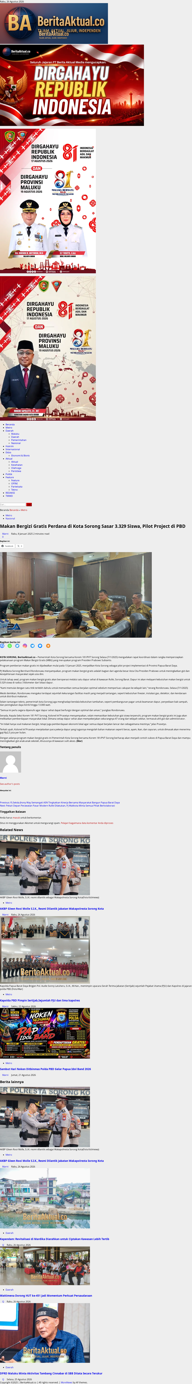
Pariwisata (16, 486)
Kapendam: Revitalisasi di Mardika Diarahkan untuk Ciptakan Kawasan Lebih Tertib (54, 1239)
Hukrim (10, 446)
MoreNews (66, 1382)
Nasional (16, 443)
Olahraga (16, 468)
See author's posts (10, 783)
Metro (9, 427)
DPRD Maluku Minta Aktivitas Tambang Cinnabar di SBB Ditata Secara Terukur (51, 1373)
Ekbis (8, 452)
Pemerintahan (18, 440)
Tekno (14, 489)
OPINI (14, 483)
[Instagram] (26, 646)
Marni (5, 533)
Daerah (9, 430)
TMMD (9, 495)
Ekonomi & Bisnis (20, 455)
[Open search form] (1, 501)
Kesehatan (16, 464)
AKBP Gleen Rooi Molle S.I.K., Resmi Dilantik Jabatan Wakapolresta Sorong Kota (52, 908)
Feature (10, 477)
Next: (57, 805)
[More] (50, 646)
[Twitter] (19, 646)
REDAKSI (10, 492)
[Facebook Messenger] (42, 646)
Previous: (60, 802)
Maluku (15, 433)
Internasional (13, 449)
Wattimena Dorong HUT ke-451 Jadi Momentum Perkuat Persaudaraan (46, 1295)
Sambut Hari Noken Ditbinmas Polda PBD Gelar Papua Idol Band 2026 (45, 1069)
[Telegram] (34, 646)
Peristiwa (16, 471)
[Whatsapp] (11, 646)
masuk (16, 817)
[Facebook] (4, 646)
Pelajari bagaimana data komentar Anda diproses (87, 823)
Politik (9, 474)
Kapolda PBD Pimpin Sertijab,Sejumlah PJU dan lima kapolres (40, 1000)
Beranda (10, 424)
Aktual (9, 458)
